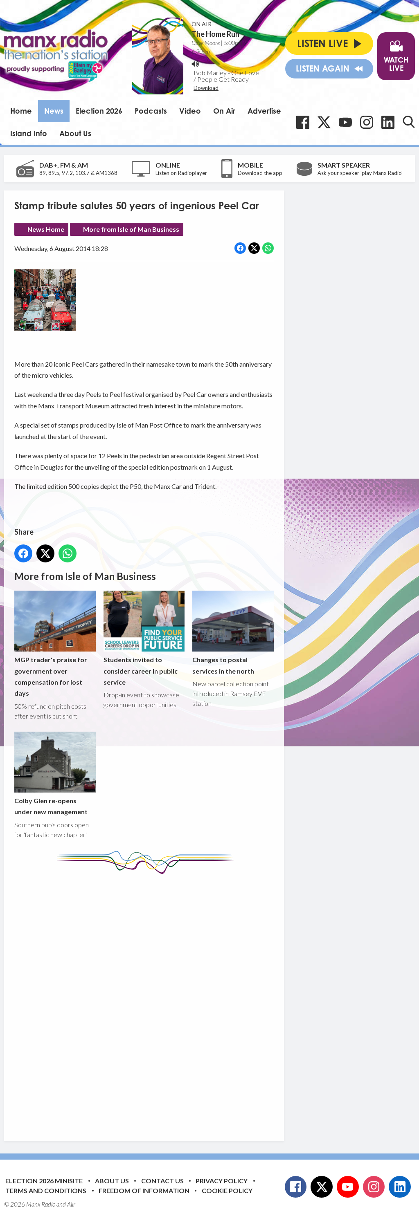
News (53, 110)
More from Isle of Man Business (131, 229)
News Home (45, 229)
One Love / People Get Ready (226, 76)
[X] (324, 122)
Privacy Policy (222, 1181)
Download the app (260, 173)
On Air (224, 110)
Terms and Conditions (45, 1190)
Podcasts (151, 110)
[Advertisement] (167, 1001)
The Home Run (215, 33)
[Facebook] (302, 122)
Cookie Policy (227, 1190)
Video (190, 110)
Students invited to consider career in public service (141, 671)
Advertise (264, 110)
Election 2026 (99, 110)
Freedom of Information (144, 1190)
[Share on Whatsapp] (268, 248)
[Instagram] (366, 122)
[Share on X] (254, 248)
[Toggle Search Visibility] (409, 122)
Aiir (71, 1204)
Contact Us (162, 1181)
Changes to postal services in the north (223, 665)
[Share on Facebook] (240, 248)
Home (21, 110)
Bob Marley (210, 72)
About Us (75, 133)
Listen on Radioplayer (181, 173)
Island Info (28, 133)
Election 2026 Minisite (44, 1181)
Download (206, 88)
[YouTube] (345, 122)
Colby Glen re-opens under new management (51, 806)
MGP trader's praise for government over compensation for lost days (50, 676)
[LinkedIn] (387, 122)
